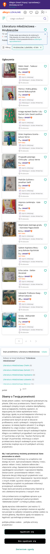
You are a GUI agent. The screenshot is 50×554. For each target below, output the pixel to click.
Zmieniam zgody (25, 549)
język (24, 389)
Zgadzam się (27, 532)
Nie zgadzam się (27, 541)
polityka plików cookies (12, 522)
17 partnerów (8, 436)
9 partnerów (15, 438)
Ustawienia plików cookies (34, 512)
